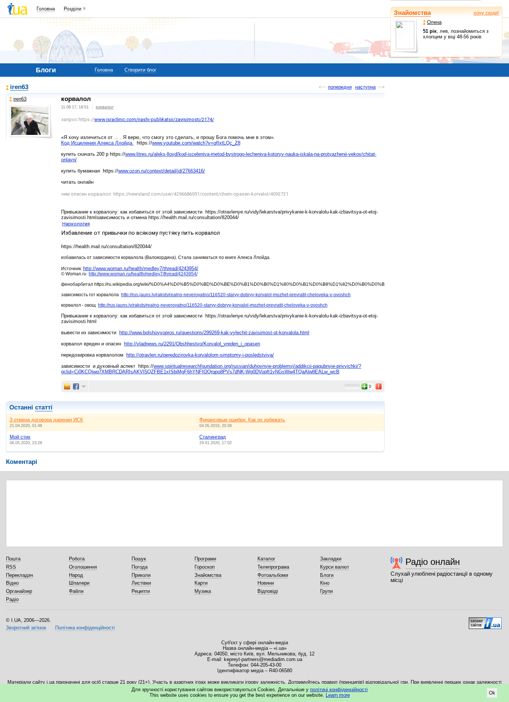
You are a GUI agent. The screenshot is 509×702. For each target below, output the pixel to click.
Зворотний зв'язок (26, 627)
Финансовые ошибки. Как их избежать (242, 420)
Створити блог (140, 70)
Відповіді (267, 591)
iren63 (19, 87)
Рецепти (141, 591)
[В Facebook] (76, 386)
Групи (326, 591)
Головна (46, 9)
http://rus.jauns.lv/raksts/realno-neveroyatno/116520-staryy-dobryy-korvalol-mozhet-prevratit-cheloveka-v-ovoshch (236, 294)
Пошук (139, 559)
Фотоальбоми (272, 575)
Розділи (72, 9)
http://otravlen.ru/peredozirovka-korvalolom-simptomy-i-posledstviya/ (200, 355)
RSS (11, 567)
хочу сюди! (486, 13)
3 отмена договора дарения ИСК (46, 420)
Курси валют (334, 567)
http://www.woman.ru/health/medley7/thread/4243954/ (140, 268)
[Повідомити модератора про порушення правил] (379, 386)
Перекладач (19, 575)
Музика (203, 591)
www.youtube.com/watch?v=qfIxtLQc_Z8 (196, 143)
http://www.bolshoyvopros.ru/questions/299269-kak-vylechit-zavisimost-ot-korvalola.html (214, 332)
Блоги (326, 575)
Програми (205, 559)
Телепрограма (273, 567)
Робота (77, 559)
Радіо (12, 599)
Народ (76, 575)
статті (44, 407)
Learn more (338, 695)
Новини (265, 583)
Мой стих (20, 437)
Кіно (324, 583)
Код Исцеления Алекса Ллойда (97, 143)
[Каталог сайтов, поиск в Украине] (485, 620)
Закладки (330, 559)
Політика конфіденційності (85, 627)
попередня (340, 87)
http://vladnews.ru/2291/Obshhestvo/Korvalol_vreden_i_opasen (192, 344)
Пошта (13, 559)
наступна (365, 87)
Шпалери (79, 583)
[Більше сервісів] (83, 386)
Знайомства (412, 12)
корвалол (104, 107)
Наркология (76, 224)
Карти (201, 583)
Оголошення (83, 567)
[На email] (67, 386)
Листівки (141, 583)
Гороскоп (205, 567)
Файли (76, 591)
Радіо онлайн (432, 562)
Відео (12, 583)
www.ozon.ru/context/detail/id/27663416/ (161, 171)
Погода (140, 567)
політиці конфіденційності (339, 689)
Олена (434, 22)
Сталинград (212, 437)
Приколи (141, 575)
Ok (492, 693)
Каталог (266, 559)
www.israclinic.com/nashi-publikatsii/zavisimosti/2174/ (154, 119)
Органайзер (19, 591)
